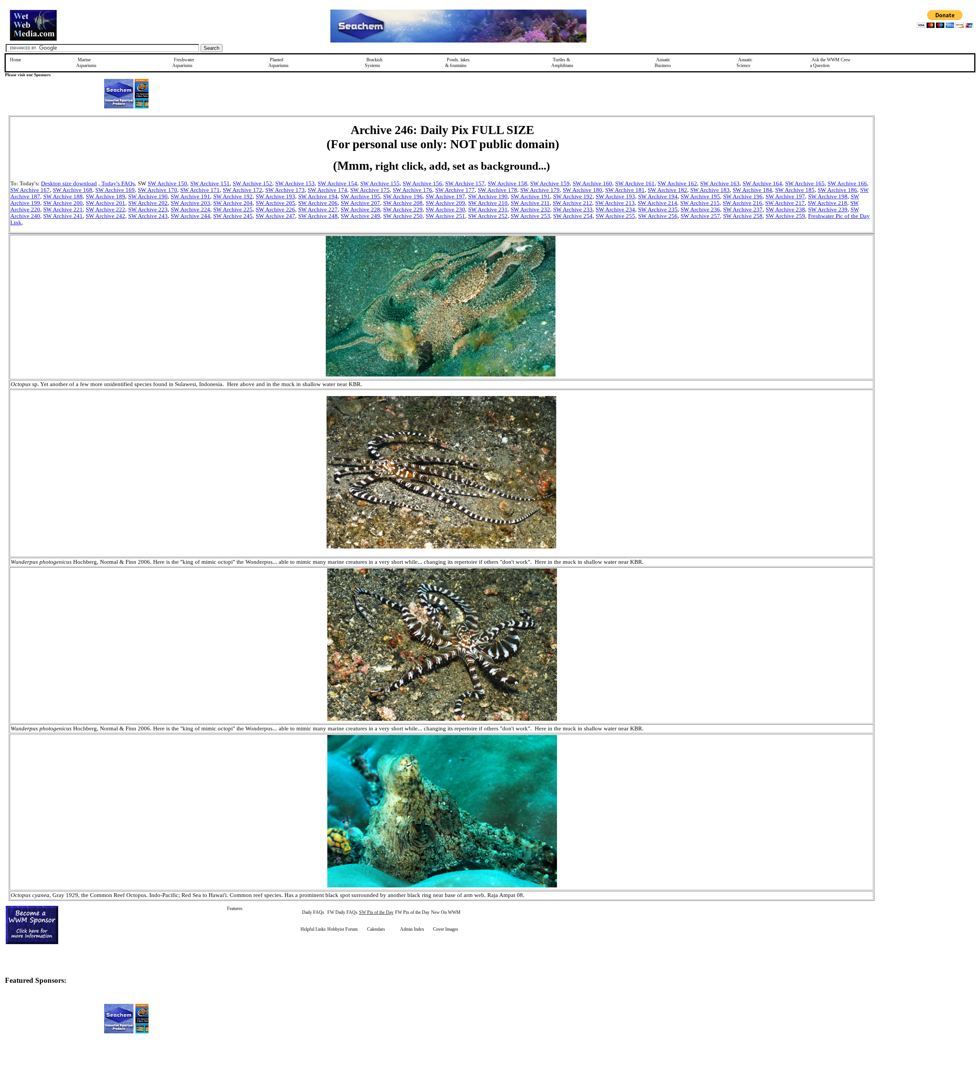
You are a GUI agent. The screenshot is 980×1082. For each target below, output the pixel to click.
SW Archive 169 (115, 190)
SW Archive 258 (743, 216)
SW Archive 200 (63, 203)
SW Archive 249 (360, 216)
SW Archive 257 (700, 216)
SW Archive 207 (360, 203)
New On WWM (446, 912)
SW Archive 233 (573, 209)
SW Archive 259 (785, 216)
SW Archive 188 (63, 196)
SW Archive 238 (785, 209)
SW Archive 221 (63, 209)
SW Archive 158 (507, 183)
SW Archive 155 (380, 183)
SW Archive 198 (828, 196)
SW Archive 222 (105, 209)
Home (15, 59)
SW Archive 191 (190, 196)
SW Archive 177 (455, 190)
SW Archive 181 (625, 190)
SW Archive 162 (677, 183)
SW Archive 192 (233, 196)
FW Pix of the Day (412, 912)
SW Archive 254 (573, 216)
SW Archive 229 (403, 209)
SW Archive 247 (275, 216)
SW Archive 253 (530, 216)
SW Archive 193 (275, 196)
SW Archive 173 (285, 190)
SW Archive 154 (337, 183)
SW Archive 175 (370, 190)
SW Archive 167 (30, 190)
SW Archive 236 (700, 209)
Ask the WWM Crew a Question (830, 62)
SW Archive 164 (762, 183)
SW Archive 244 (190, 216)
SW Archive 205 (275, 203)
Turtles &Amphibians (562, 62)
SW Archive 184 (752, 190)
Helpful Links (313, 929)
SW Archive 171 (200, 190)
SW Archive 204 (233, 203)
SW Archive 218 (827, 203)
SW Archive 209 (445, 203)
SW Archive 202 (148, 203)
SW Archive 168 (72, 190)
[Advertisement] (913, 169)
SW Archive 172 (242, 190)
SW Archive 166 (847, 183)
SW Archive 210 (488, 203)
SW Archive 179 (540, 190)
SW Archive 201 (105, 203)
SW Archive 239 (828, 209)
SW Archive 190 (148, 196)
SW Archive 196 (403, 196)
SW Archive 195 (360, 196)
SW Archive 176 (412, 190)
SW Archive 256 (658, 216)
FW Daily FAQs (342, 912)
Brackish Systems (373, 62)
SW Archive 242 (105, 216)
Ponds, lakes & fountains (457, 62)
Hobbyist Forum (342, 929)
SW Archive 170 (157, 190)
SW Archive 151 (210, 183)
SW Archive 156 (422, 183)
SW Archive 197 (445, 196)
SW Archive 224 (190, 209)
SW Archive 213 (615, 203)
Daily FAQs (313, 912)
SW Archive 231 (488, 209)
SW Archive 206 (318, 203)
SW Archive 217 (785, 203)
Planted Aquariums (278, 62)
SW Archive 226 (275, 209)
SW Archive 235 (658, 209)
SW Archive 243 (148, 216)
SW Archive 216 (742, 203)
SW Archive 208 (403, 203)
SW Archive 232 (530, 209)
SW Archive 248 (318, 216)
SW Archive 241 (63, 216)
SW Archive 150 (167, 183)
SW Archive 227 (318, 209)
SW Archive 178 (497, 190)
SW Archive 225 (233, 209)
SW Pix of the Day (376, 912)
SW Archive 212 (572, 203)
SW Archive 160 (592, 183)
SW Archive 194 (318, 196)
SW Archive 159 (550, 183)
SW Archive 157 (465, 183)
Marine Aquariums (86, 62)
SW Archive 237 (743, 209)
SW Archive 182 (667, 190)
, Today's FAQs (116, 183)
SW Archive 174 (327, 190)
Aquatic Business (663, 62)
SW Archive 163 (720, 183)
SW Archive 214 (657, 203)
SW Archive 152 (252, 183)
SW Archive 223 (148, 209)
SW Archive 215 (700, 203)
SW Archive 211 (530, 203)
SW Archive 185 (795, 190)
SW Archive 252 (488, 216)
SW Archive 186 (837, 190)
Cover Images (445, 929)
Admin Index (412, 929)
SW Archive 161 (635, 183)
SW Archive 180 (582, 190)
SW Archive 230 (445, 209)
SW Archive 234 (615, 209)
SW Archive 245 (233, 216)
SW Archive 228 (360, 209)
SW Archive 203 (190, 203)
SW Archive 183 (710, 190)
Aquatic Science (744, 62)
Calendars (376, 929)
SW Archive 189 (105, 196)
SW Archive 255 (615, 216)
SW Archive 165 (805, 183)
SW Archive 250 (403, 216)
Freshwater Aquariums (183, 62)
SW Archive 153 (295, 183)
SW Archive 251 (445, 216)
